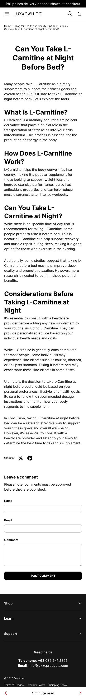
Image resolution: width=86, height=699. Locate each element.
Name (8, 500)
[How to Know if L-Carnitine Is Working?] (80, 693)
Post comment (43, 575)
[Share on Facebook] (29, 458)
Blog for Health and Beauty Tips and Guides (40, 25)
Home (7, 25)
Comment (11, 540)
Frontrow (19, 678)
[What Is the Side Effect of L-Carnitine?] (5, 693)
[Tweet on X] (20, 458)
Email (8, 520)
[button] (79, 13)
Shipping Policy (58, 685)
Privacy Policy (36, 685)
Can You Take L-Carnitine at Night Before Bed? (31, 29)
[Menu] (6, 13)
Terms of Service (14, 685)
